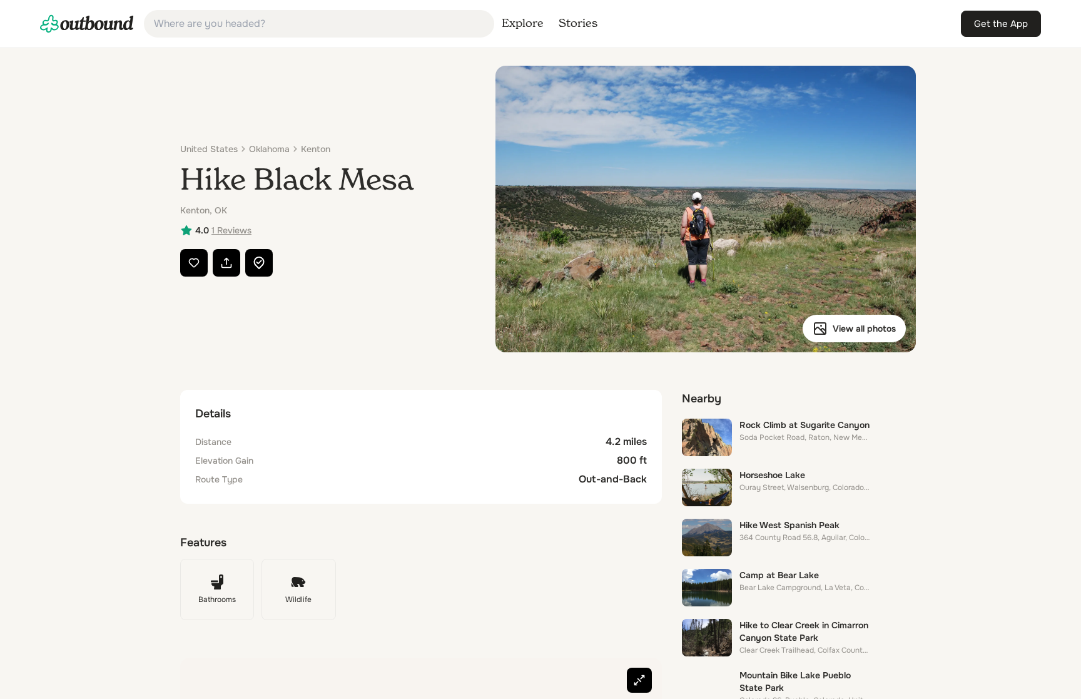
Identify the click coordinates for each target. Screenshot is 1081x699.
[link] (87, 24)
